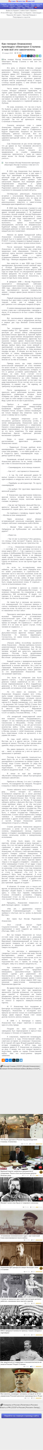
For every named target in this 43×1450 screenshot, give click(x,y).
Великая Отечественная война (13, 1069)
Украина (20, 6)
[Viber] (34, 56)
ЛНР (38, 6)
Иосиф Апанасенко (31, 1066)
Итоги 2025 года (6, 13)
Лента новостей (36, 4)
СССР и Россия (18, 1407)
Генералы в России (11, 1405)
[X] (28, 56)
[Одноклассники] (19, 56)
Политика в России (29, 1405)
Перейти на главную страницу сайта (21, 1416)
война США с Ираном (28, 10)
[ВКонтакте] (22, 56)
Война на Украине (12, 10)
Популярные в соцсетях (21, 17)
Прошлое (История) (14, 15)
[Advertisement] (21, 29)
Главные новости (14, 4)
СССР (19, 1066)
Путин (12, 6)
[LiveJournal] (31, 56)
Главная (3, 4)
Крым (27, 6)
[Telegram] (40, 56)
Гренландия (37, 13)
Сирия (18, 8)
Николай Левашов (28, 15)
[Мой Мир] (25, 56)
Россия (5, 6)
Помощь (30, 8)
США (12, 8)
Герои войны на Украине (22, 13)
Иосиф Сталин (9, 1066)
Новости (26, 4)
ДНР (32, 6)
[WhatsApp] (37, 56)
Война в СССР (33, 1069)
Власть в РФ (5, 1407)
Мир (23, 8)
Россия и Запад (32, 1407)
